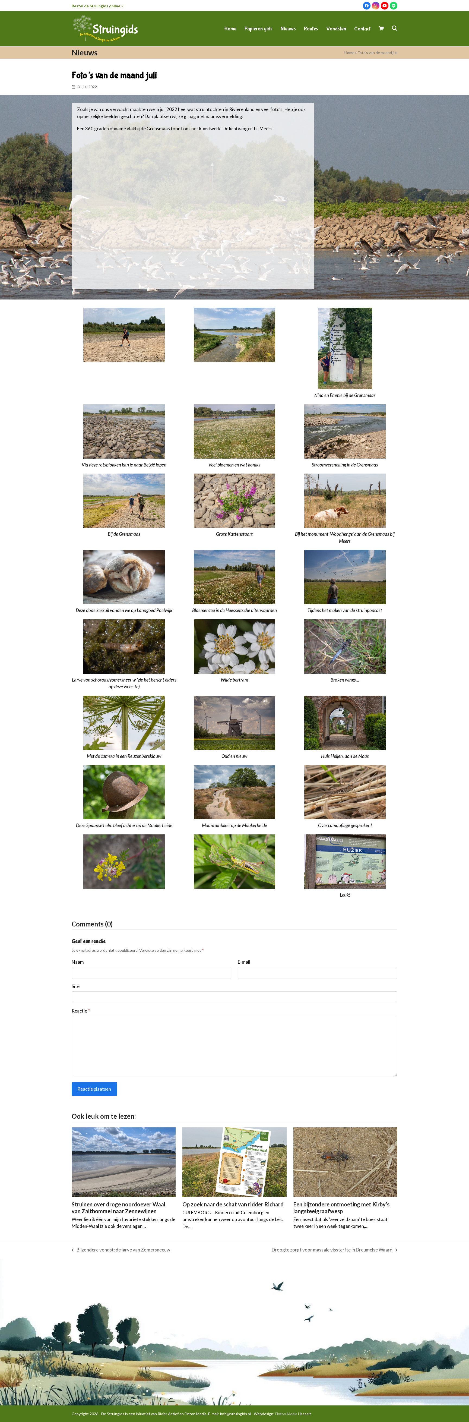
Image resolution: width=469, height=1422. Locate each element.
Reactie (81, 1011)
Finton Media (286, 1413)
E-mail (244, 962)
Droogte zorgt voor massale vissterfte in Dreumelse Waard (332, 1250)
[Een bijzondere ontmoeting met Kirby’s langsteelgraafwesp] (345, 1161)
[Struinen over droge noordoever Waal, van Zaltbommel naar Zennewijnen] (124, 1161)
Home (349, 52)
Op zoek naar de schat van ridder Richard (233, 1204)
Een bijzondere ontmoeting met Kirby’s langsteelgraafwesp (341, 1207)
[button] (381, 28)
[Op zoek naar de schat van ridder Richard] (234, 1161)
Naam (78, 962)
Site (76, 986)
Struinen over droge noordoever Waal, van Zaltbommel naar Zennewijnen (119, 1207)
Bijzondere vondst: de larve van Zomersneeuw (121, 1250)
